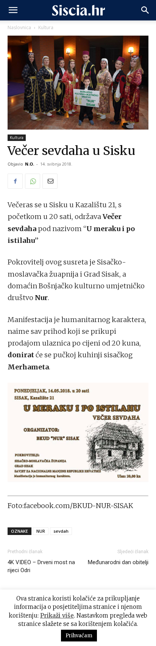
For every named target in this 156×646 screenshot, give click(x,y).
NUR (40, 531)
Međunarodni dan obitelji (118, 562)
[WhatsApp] (32, 181)
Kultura (45, 27)
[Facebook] (15, 181)
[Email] (50, 181)
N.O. (29, 164)
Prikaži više (57, 615)
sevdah (61, 531)
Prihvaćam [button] (79, 635)
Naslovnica (19, 27)
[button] (13, 10)
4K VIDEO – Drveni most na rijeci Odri (41, 566)
